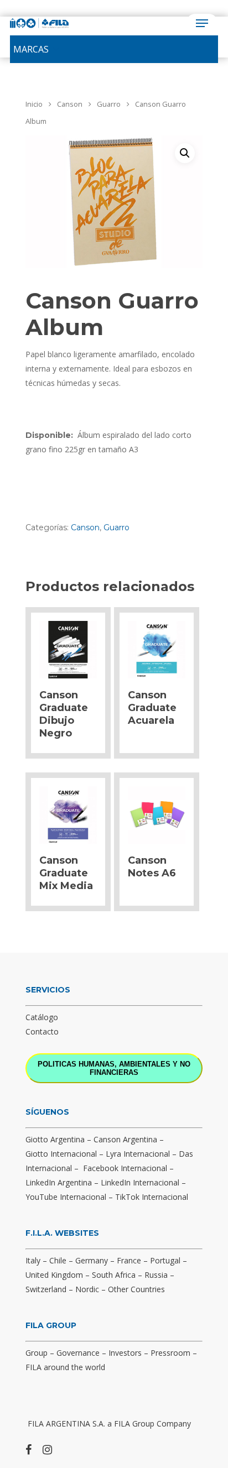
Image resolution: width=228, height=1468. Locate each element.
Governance (78, 1352)
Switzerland (45, 1289)
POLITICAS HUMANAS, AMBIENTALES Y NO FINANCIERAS (114, 1068)
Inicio (34, 104)
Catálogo (41, 1017)
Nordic (87, 1289)
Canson (69, 104)
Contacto (42, 1031)
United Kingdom (54, 1275)
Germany (91, 1260)
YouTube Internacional (65, 1197)
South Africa (114, 1275)
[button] (31, 49)
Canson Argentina (125, 1139)
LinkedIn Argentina (58, 1182)
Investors (125, 1352)
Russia (156, 1275)
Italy (32, 1260)
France (129, 1260)
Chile (57, 1260)
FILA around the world (65, 1367)
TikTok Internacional (151, 1197)
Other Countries (136, 1289)
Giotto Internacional (61, 1153)
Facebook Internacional (125, 1168)
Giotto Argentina (55, 1139)
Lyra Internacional (138, 1153)
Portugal (165, 1260)
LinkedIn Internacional (140, 1182)
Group (36, 1352)
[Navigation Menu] (202, 23)
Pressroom (170, 1352)
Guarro (109, 104)
